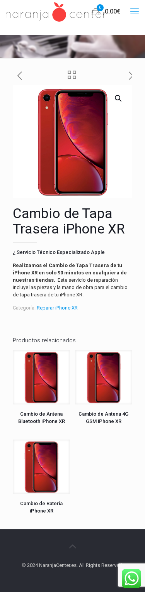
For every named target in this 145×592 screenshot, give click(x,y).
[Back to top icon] (72, 546)
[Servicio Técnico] (56, 11)
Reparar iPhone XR (57, 308)
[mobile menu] (134, 11)
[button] (118, 98)
